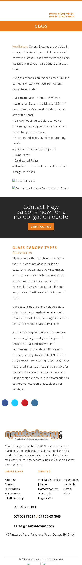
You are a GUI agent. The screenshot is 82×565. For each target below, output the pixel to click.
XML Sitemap (13, 493)
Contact (10, 484)
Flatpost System (48, 489)
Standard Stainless (49, 480)
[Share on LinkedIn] (34, 405)
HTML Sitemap (14, 498)
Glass (67, 493)
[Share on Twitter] (14, 405)
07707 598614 (66, 16)
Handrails (69, 484)
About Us (11, 480)
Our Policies (12, 489)
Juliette (42, 484)
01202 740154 (65, 13)
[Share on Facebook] (5, 405)
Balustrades (71, 480)
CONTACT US (41, 226)
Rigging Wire (46, 498)
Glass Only (44, 493)
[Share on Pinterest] (24, 405)
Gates (67, 489)
